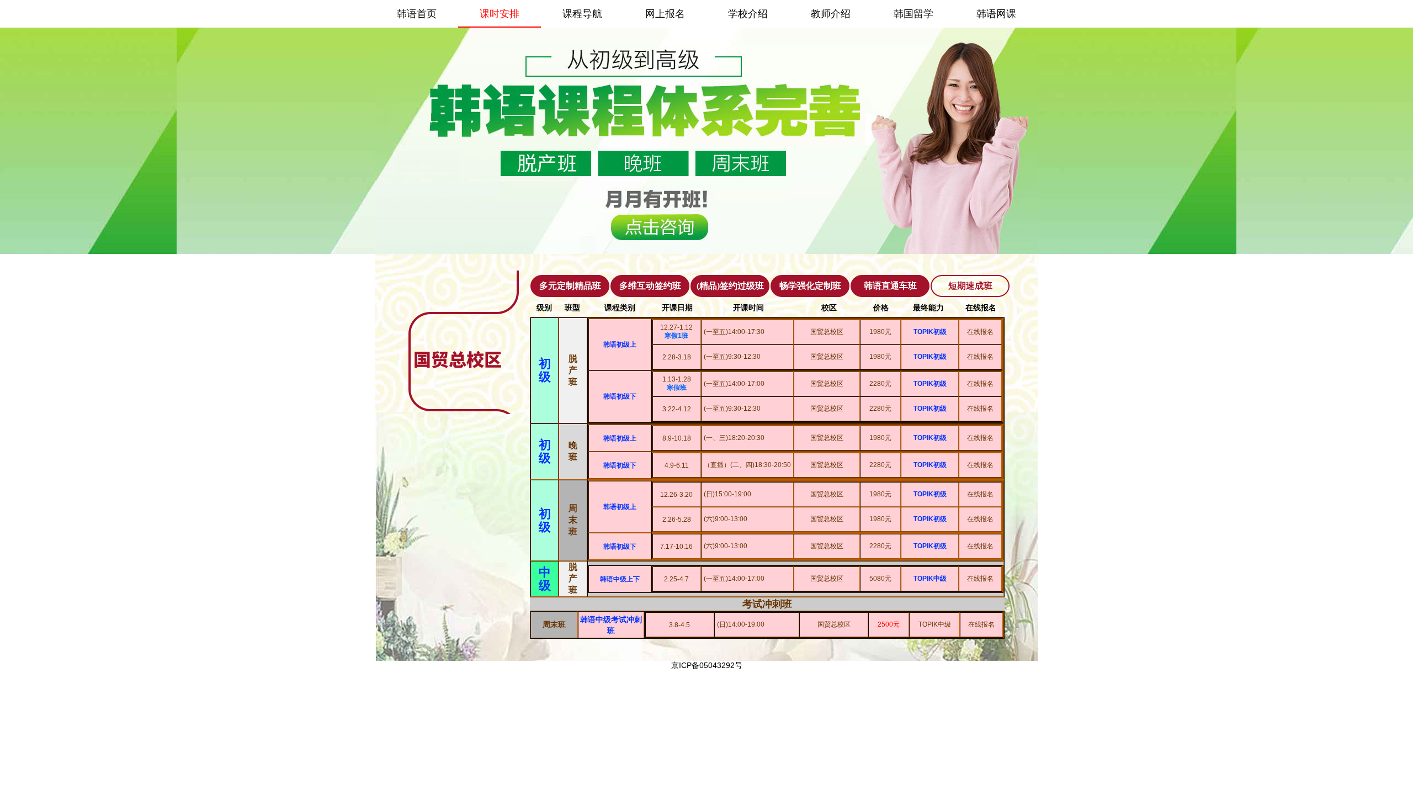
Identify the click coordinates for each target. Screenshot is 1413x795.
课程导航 (582, 13)
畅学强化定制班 (810, 285)
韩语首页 (417, 13)
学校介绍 (748, 13)
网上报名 (665, 13)
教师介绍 (831, 13)
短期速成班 (970, 285)
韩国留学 (913, 13)
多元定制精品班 (570, 285)
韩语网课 (996, 13)
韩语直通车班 (890, 285)
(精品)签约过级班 (730, 285)
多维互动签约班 (650, 285)
